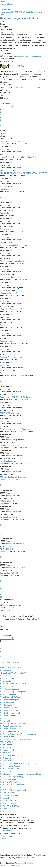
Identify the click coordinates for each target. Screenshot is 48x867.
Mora (5, 90)
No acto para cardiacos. (9, 445)
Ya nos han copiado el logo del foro (14, 245)
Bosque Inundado (7, 373)
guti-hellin (20, 367)
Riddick (6, 575)
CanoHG (6, 144)
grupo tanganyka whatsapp (10, 277)
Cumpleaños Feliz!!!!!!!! (9, 573)
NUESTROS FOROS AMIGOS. (12, 141)
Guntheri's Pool (6, 341)
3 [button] (0, 114)
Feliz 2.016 (4, 229)
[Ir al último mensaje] (23, 151)
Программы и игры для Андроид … (27, 56)
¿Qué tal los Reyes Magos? (11, 309)
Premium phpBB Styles (24, 857)
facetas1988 (21, 207)
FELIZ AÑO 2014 (7, 501)
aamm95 (19, 407)
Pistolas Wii (4, 325)
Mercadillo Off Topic (17, 66)
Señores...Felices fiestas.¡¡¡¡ (11, 357)
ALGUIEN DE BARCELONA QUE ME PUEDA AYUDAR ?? (23, 173)
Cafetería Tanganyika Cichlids (19, 18)
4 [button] (0, 117)
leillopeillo (20, 543)
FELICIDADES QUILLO (9, 413)
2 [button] (0, 112)
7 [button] (0, 125)
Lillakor (19, 455)
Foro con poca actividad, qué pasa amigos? (17, 429)
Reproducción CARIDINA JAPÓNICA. (15, 397)
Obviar (2, 1)
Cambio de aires (6, 213)
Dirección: (22, 619)
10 (1, 597)
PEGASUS (7, 399)
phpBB (16, 855)
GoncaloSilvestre (10, 343)
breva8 (5, 175)
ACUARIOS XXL (6, 549)
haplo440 (6, 479)
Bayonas (6, 279)
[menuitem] (2, 6)
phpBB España (27, 863)
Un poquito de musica (8, 517)
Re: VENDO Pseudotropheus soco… (27, 87)
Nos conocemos (6, 32)
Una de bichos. (6, 189)
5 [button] (0, 120)
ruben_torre (20, 567)
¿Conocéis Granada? (8, 293)
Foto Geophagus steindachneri (12, 461)
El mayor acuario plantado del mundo (15, 261)
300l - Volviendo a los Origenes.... (13, 477)
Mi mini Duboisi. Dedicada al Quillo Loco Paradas (19, 157)
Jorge (5, 415)
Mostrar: (3, 616)
